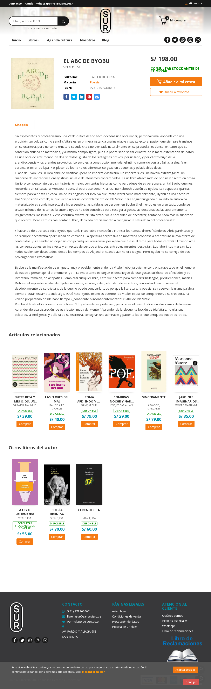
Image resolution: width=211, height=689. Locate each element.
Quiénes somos (172, 616)
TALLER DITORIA (102, 77)
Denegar (191, 682)
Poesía (95, 82)
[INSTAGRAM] (190, 40)
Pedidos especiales (175, 621)
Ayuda (29, 3)
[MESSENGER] (198, 40)
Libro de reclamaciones (177, 631)
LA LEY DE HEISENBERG (24, 512)
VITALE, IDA (72, 67)
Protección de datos (125, 621)
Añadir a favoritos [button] (176, 92)
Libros (32, 40)
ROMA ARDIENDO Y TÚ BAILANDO (89, 399)
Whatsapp (169, 626)
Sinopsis (21, 125)
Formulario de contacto (83, 621)
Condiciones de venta (126, 616)
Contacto (15, 3)
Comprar (25, 424)
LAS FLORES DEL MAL (57, 399)
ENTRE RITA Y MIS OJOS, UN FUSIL (24, 399)
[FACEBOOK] (167, 40)
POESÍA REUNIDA (57, 512)
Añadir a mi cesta (178, 81)
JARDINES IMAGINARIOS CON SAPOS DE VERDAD (186, 399)
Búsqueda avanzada (43, 28)
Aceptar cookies (186, 669)
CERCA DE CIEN (89, 510)
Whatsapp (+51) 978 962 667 (54, 3)
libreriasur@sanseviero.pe (84, 616)
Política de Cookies (124, 627)
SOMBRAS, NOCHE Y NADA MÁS (121, 399)
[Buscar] (63, 21)
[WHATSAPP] (182, 40)
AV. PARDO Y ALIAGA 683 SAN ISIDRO (79, 634)
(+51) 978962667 (78, 611)
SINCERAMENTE (154, 397)
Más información (94, 672)
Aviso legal (119, 611)
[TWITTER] (175, 40)
